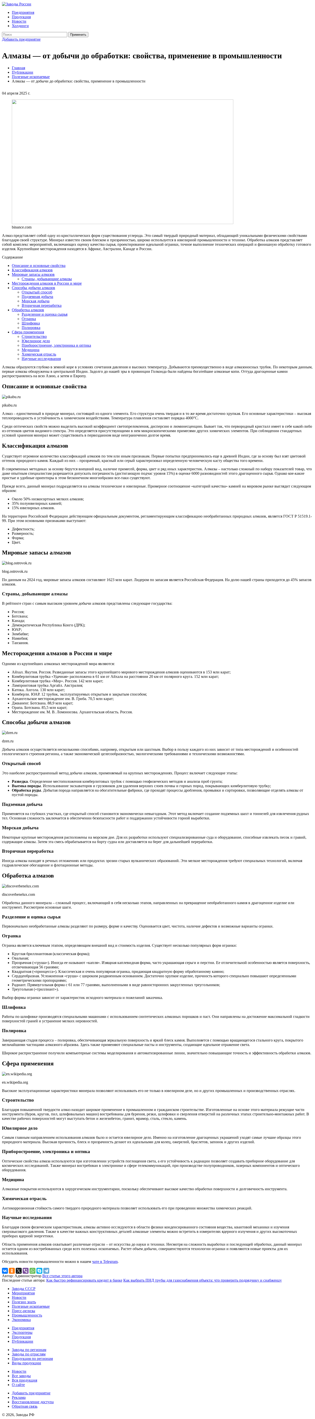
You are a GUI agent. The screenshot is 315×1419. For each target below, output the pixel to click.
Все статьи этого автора (62, 1276)
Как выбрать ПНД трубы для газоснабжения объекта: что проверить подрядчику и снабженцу (202, 1280)
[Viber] (26, 1271)
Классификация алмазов (32, 270)
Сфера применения (28, 332)
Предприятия (23, 12)
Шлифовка (31, 323)
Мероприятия (23, 1293)
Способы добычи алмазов (33, 288)
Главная (18, 68)
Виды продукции (26, 1363)
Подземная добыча (37, 296)
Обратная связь (24, 1406)
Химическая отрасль (39, 354)
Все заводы (21, 1376)
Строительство (34, 336)
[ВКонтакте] (5, 1271)
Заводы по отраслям (29, 1354)
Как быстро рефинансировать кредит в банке (84, 1280)
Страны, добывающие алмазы (47, 279)
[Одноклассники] (12, 1271)
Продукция (21, 17)
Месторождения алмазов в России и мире (47, 283)
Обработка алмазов (28, 310)
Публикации (22, 72)
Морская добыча (35, 301)
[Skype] (39, 1271)
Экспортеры (22, 1332)
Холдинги (20, 26)
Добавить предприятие (21, 39)
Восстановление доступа (33, 1402)
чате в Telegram (105, 1261)
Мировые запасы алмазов (33, 274)
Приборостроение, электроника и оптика (56, 345)
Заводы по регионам (29, 1350)
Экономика (21, 1320)
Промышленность (27, 1315)
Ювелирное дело (36, 341)
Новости (19, 21)
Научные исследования (41, 359)
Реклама (19, 1397)
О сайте (18, 1385)
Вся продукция (24, 1380)
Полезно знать (24, 1302)
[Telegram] (46, 1271)
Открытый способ (37, 292)
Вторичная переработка (42, 305)
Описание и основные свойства (38, 265)
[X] (19, 1271)
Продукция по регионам (32, 1358)
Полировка (31, 328)
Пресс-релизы (23, 1311)
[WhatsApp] (32, 1271)
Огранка (29, 319)
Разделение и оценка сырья (44, 314)
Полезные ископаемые (31, 77)
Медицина (30, 350)
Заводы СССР (23, 1289)
